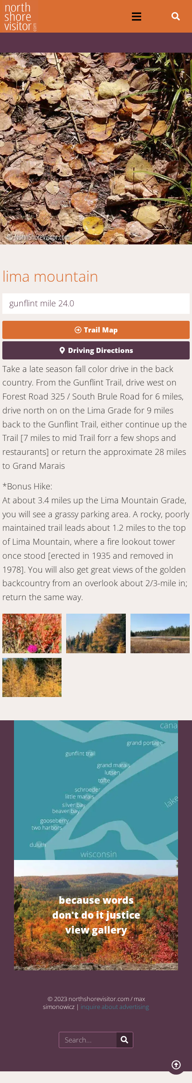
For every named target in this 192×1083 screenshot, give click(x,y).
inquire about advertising (115, 1006)
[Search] (125, 1040)
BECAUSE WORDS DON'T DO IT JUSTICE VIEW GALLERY (96, 914)
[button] (136, 16)
